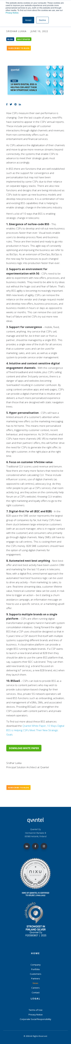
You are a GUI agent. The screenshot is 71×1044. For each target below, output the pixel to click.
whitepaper (23, 39)
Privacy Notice (12, 12)
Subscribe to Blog (19, 48)
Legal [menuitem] (35, 998)
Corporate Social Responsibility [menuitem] (35, 1019)
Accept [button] (28, 20)
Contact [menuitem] (35, 992)
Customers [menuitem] (35, 973)
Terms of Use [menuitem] (35, 1009)
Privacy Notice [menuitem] (36, 1014)
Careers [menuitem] (35, 987)
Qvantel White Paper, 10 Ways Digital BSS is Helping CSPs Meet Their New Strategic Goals (35, 730)
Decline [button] (42, 20)
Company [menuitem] (36, 964)
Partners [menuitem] (35, 978)
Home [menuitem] (35, 953)
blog (10, 39)
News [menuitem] (35, 983)
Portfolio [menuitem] (35, 969)
